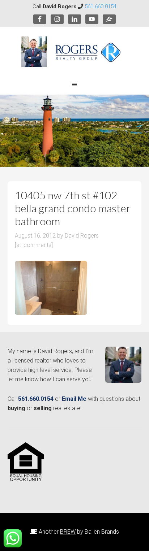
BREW (68, 531)
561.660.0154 (100, 6)
